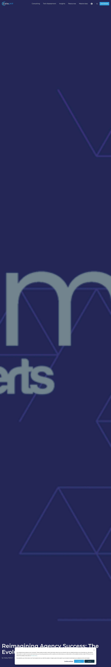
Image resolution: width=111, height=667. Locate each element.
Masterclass (83, 4)
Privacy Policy (34, 655)
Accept (79, 661)
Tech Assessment (49, 4)
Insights (62, 4)
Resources (72, 4)
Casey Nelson (8, 658)
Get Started (104, 3)
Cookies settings (68, 661)
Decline (89, 661)
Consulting (36, 4)
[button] (97, 3)
